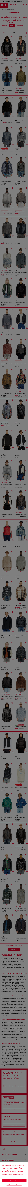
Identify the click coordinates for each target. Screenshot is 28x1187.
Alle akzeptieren (14, 1180)
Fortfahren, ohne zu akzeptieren (14, 1184)
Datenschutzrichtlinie (17, 1174)
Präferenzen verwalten (20, 1173)
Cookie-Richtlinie (6, 1176)
